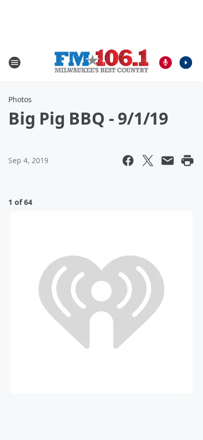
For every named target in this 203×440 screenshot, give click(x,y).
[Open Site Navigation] (14, 62)
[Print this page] (187, 160)
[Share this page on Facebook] (128, 160)
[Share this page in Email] (167, 160)
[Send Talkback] (165, 62)
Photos (20, 99)
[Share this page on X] (148, 160)
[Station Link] (101, 62)
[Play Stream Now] (186, 62)
